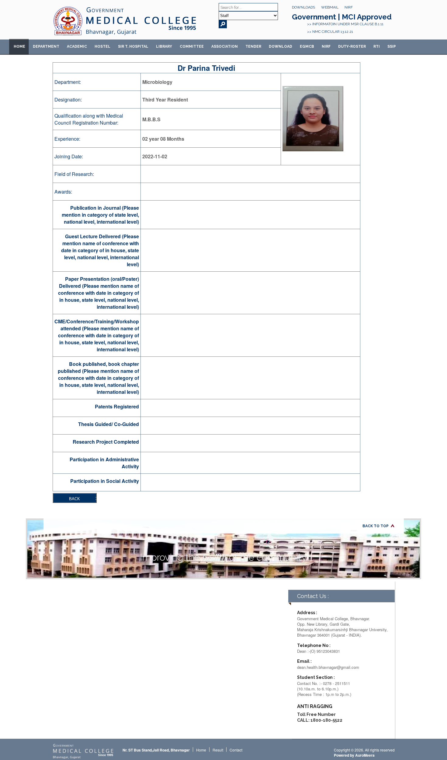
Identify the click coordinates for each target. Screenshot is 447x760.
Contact (236, 749)
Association (224, 46)
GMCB (307, 46)
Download (280, 46)
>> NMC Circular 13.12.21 (330, 31)
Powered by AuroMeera (354, 755)
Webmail (329, 7)
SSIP (391, 46)
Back (74, 499)
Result (218, 749)
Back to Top (375, 526)
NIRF (349, 7)
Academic (77, 46)
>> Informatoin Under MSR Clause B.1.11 (345, 24)
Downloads (303, 7)
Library (164, 46)
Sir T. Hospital (133, 46)
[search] (223, 24)
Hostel (102, 46)
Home (19, 46)
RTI (376, 46)
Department (46, 46)
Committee (192, 46)
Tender (253, 46)
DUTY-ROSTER (352, 46)
